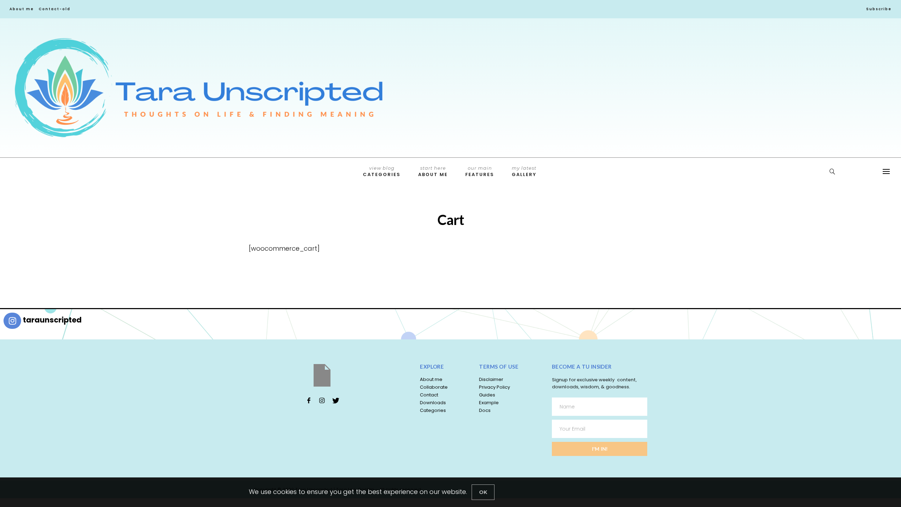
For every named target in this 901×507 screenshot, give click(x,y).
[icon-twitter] (335, 400)
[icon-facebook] (308, 400)
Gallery (524, 171)
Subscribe (878, 9)
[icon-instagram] (322, 400)
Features (479, 171)
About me (22, 9)
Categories (382, 171)
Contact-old (54, 9)
